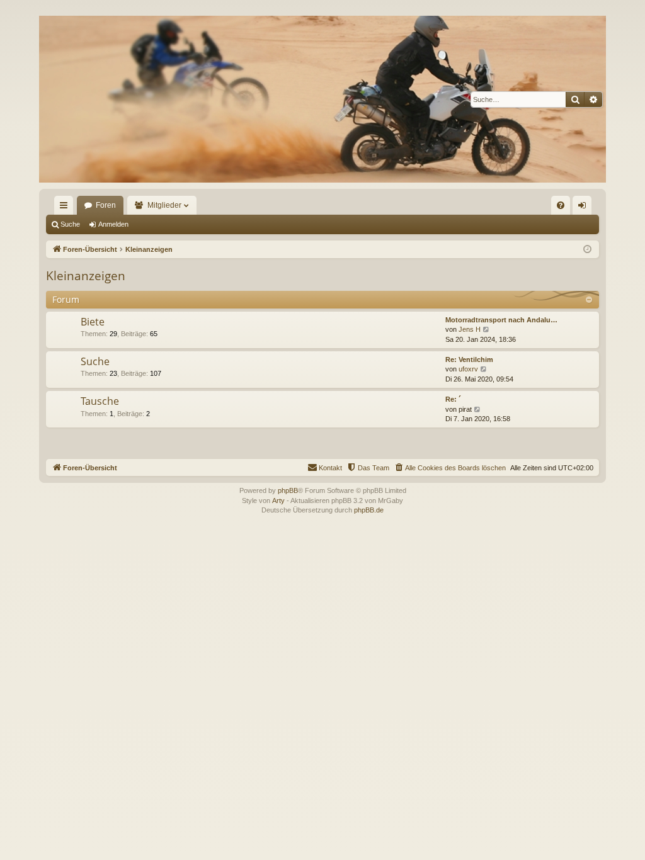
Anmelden (113, 224)
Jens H (470, 329)
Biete (93, 322)
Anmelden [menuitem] (584, 208)
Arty (278, 500)
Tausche (100, 401)
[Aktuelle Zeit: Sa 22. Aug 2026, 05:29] (587, 249)
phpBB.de (369, 510)
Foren (106, 205)
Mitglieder (164, 205)
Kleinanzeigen (85, 276)
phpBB (288, 490)
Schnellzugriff (66, 208)
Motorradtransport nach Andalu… (501, 320)
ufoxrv (468, 369)
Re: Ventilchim (469, 359)
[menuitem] (560, 205)
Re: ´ (453, 399)
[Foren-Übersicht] (322, 99)
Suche (70, 224)
